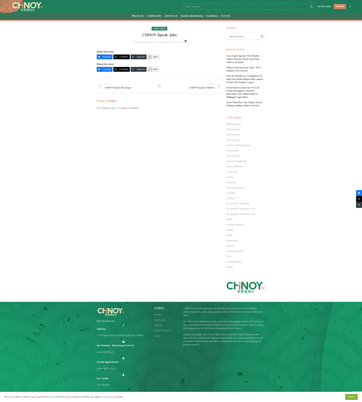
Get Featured (324, 6)
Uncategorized (233, 261)
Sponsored (232, 240)
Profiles (230, 229)
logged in (114, 108)
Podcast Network (235, 224)
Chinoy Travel (233, 155)
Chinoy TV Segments (236, 161)
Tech (228, 256)
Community (232, 171)
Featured (231, 182)
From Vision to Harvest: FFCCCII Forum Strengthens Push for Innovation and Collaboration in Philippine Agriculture (242, 92)
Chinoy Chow (233, 134)
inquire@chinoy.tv (105, 351)
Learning (230, 192)
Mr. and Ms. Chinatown (238, 203)
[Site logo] (27, 6)
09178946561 (104, 384)
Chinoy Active (233, 129)
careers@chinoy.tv (106, 368)
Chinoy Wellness (234, 166)
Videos (162, 28)
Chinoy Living (232, 139)
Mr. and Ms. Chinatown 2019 (240, 208)
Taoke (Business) (235, 251)
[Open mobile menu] (349, 6)
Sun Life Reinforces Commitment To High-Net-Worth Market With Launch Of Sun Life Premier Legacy (244, 79)
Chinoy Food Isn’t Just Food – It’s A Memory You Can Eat (243, 69)
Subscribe (340, 6)
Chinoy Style (232, 150)
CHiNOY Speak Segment (238, 145)
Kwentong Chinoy (235, 187)
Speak (156, 28)
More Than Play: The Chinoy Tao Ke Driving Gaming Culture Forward (244, 104)
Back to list (159, 86)
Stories (229, 245)
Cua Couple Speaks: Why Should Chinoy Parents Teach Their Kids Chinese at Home (242, 59)
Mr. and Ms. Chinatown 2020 (240, 214)
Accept (351, 396)
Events (229, 177)
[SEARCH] (311, 6)
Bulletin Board (233, 124)
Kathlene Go (150, 42)
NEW (228, 219)
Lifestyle (230, 198)
